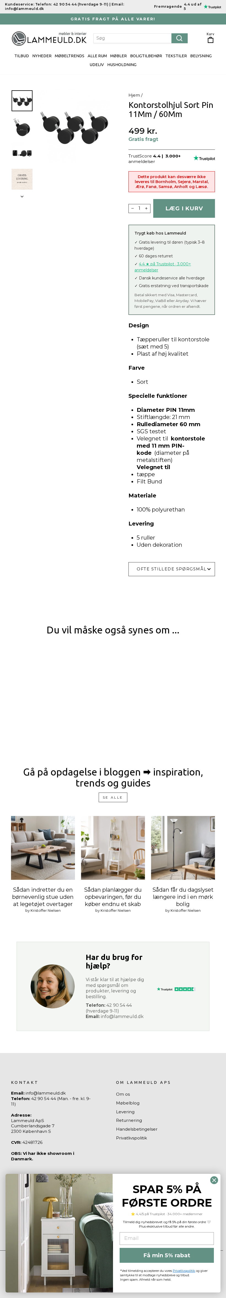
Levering (125, 1111)
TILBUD (21, 55)
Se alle (113, 797)
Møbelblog (127, 1103)
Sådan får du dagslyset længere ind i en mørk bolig (183, 897)
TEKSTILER (176, 55)
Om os (123, 1094)
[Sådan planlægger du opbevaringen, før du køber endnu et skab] (113, 848)
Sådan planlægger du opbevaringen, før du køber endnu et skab (113, 897)
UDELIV (97, 64)
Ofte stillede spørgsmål (171, 569)
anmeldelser (141, 161)
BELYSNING (201, 55)
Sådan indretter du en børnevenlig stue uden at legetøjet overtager (43, 897)
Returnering (129, 1120)
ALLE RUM (97, 55)
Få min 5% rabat (166, 1255)
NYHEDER (42, 55)
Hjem (134, 95)
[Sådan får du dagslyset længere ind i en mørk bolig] (183, 848)
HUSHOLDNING (121, 64)
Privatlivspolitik (131, 1138)
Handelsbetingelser (137, 1129)
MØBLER (118, 55)
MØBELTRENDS (69, 55)
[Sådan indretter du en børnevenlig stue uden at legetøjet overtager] (43, 848)
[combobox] (140, 38)
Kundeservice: (19, 4)
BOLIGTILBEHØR (146, 55)
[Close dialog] (214, 1180)
